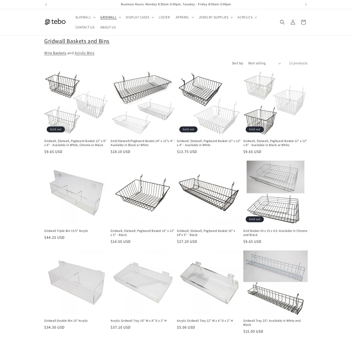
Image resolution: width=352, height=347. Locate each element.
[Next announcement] (306, 4)
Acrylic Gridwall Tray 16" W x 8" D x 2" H (139, 321)
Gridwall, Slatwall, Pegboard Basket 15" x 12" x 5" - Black (142, 233)
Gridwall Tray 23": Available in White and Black (272, 323)
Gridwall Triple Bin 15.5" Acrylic (66, 231)
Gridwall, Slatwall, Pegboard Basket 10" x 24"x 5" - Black (206, 233)
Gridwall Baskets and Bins (76, 41)
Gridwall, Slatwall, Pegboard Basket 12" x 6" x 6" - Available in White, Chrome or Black (75, 143)
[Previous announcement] (46, 4)
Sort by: (238, 63)
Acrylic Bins (84, 52)
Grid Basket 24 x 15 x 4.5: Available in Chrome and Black (275, 233)
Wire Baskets (55, 52)
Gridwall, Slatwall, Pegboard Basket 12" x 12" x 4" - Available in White (209, 143)
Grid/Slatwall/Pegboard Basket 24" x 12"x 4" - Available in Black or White (143, 143)
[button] (85, 17)
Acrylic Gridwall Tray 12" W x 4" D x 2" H (205, 321)
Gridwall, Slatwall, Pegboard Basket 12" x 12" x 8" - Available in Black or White (275, 143)
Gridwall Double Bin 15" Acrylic (66, 321)
